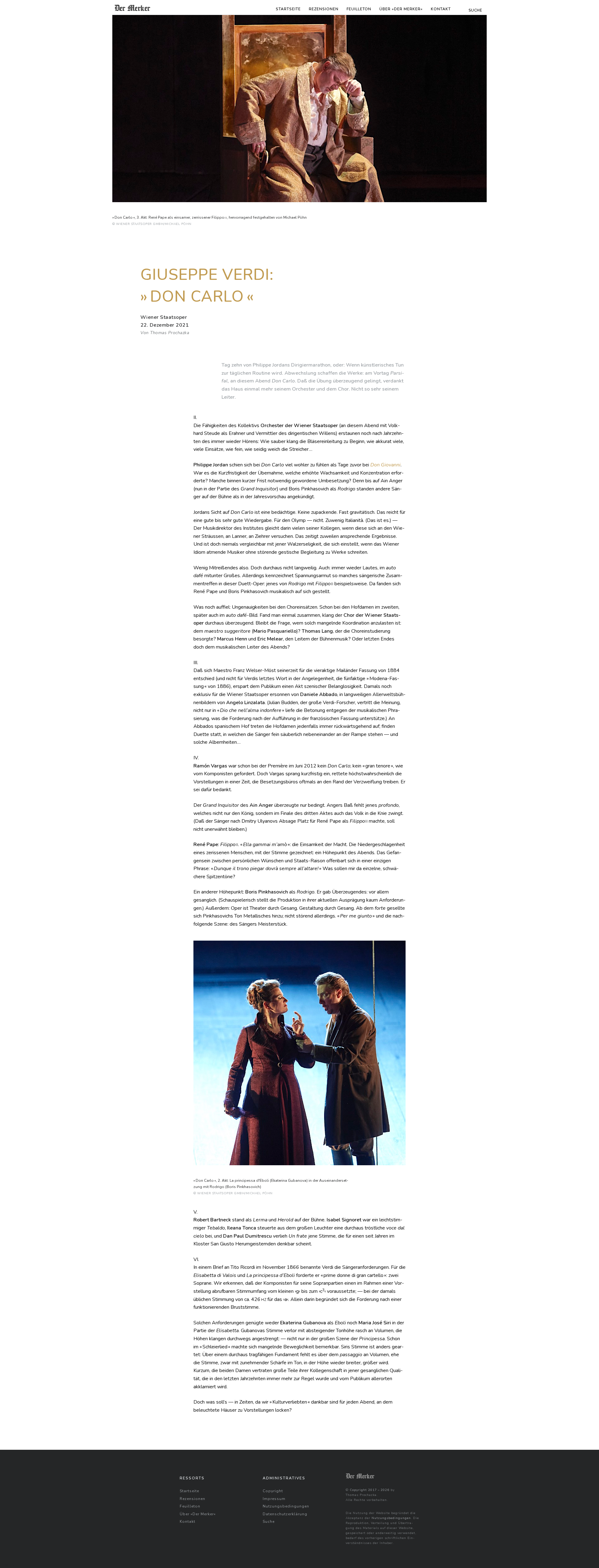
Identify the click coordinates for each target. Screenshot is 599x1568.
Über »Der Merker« (401, 9)
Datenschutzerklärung (285, 1514)
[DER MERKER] (132, 7)
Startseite (288, 9)
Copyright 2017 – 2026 (369, 1490)
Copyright (273, 1490)
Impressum (274, 1498)
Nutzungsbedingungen (286, 1506)
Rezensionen (323, 9)
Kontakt (441, 9)
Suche (269, 1521)
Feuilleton (359, 9)
